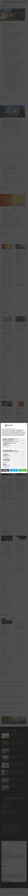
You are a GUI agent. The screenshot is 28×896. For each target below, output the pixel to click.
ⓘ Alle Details (6, 446)
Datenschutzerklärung (11, 428)
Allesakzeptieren (23, 470)
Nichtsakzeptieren (14, 470)
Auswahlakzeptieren (5, 470)
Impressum (4, 428)
